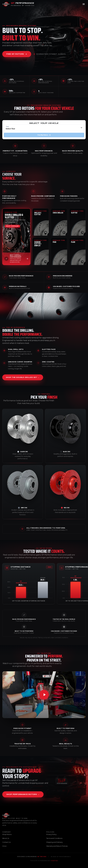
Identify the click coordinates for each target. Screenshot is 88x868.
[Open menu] (84, 4)
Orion (4, 846)
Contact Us (6, 842)
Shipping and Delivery (54, 842)
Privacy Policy (51, 834)
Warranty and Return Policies (57, 846)
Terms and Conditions (54, 838)
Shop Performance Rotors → (22, 794)
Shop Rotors (7, 834)
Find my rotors (15, 54)
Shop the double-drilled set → (22, 377)
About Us (5, 838)
